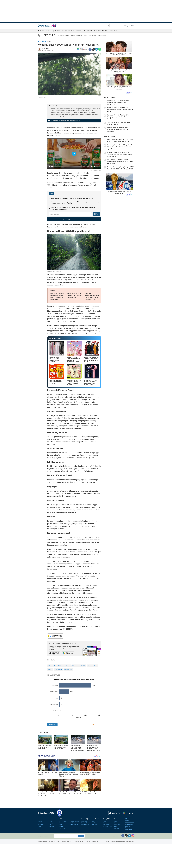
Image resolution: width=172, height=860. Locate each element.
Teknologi (62, 828)
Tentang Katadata (42, 841)
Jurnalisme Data (80, 31)
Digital (54, 31)
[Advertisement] (119, 227)
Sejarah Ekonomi (75, 821)
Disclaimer (87, 841)
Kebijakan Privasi (78, 841)
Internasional (41, 824)
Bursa (50, 824)
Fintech (61, 823)
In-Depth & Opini (92, 31)
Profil (72, 823)
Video (106, 31)
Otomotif (101, 31)
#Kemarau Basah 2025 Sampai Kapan (59, 666)
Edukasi (72, 35)
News (115, 821)
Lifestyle (43, 41)
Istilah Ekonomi (74, 824)
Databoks (128, 826)
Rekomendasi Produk (54, 338)
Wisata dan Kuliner (63, 35)
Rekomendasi (102, 35)
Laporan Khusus (107, 826)
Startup (61, 824)
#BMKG (50, 669)
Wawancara (106, 824)
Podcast (112, 31)
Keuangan (51, 823)
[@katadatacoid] (132, 835)
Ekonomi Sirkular (85, 823)
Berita (42, 31)
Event (126, 828)
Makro (50, 821)
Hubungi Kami (95, 841)
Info (117, 31)
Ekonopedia (60, 31)
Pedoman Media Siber (67, 841)
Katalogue (117, 824)
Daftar (81, 836)
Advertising (52, 841)
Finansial (48, 31)
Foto (115, 826)
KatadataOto (128, 829)
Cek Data (94, 824)
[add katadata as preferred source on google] (74, 636)
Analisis (94, 823)
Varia (49, 41)
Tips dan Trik (92, 35)
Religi (85, 35)
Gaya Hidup (79, 35)
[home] (38, 31)
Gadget (61, 826)
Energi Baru (84, 821)
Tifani (47, 48)
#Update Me (58, 669)
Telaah (105, 821)
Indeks (127, 820)
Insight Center (129, 824)
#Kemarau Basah (93, 666)
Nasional (40, 821)
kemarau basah (63, 182)
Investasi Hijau (85, 824)
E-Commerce (63, 821)
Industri (39, 823)
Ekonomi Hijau (69, 31)
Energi (39, 826)
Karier (57, 841)
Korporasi (51, 826)
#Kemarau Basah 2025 (78, 666)
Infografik (94, 821)
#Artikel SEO (68, 669)
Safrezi (53, 660)
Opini (104, 823)
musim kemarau (71, 127)
